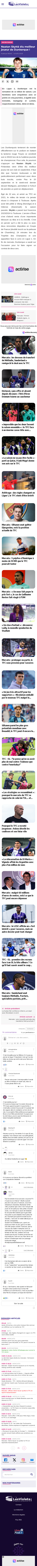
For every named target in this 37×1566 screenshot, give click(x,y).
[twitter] (7, 82)
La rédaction (18, 1510)
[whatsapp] (12, 82)
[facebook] (3, 82)
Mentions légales (18, 1515)
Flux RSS (18, 1520)
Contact (18, 1505)
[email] (17, 82)
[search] (32, 1474)
